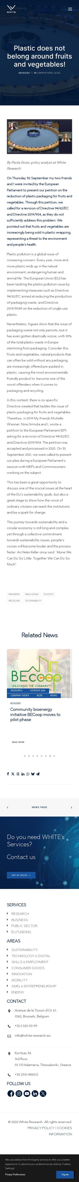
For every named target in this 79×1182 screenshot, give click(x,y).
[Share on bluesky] (32, 774)
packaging (14, 594)
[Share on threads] (18, 774)
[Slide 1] (25, 756)
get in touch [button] (19, 875)
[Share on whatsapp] (28, 774)
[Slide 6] (46, 756)
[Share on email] (37, 774)
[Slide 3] (33, 756)
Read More (18, 742)
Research (16, 691)
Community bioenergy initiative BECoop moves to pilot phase (35, 715)
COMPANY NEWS (45, 73)
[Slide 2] (29, 756)
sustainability (33, 601)
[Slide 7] (50, 756)
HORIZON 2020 (37, 691)
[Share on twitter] (13, 774)
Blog (57, 73)
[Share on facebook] (8, 774)
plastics (48, 594)
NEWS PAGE (39, 807)
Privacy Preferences (15, 1175)
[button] (70, 9)
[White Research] (11, 9)
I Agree (65, 1175)
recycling (14, 601)
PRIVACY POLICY (41, 1128)
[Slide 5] (42, 756)
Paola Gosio (32, 594)
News (53, 696)
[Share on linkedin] (23, 774)
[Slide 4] (37, 756)
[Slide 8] (54, 756)
